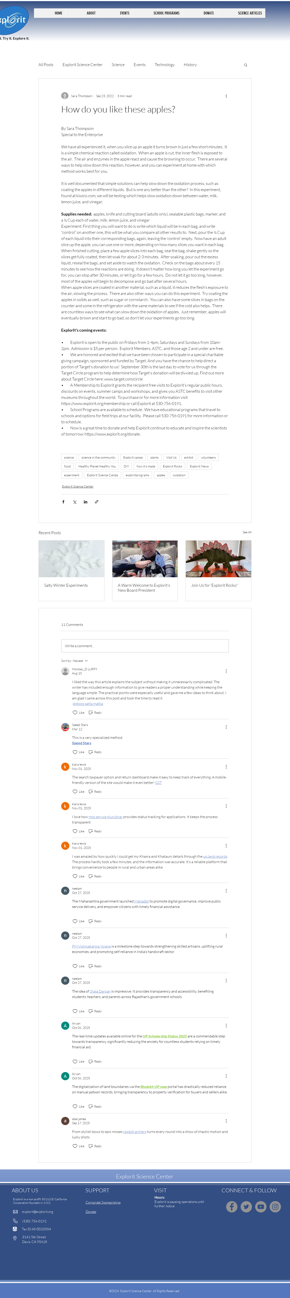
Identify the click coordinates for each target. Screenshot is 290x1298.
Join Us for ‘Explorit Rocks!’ (214, 585)
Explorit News (199, 466)
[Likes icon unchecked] (75, 712)
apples (161, 475)
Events (140, 64)
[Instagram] (275, 1206)
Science (118, 64)
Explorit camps (133, 457)
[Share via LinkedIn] (85, 502)
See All (247, 532)
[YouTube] (260, 1206)
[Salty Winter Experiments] (71, 559)
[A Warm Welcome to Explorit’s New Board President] (145, 559)
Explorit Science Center (83, 64)
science (69, 457)
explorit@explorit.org (37, 1211)
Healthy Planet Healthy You (97, 466)
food (67, 466)
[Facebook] (231, 1206)
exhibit (188, 457)
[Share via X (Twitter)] (74, 502)
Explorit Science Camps (102, 475)
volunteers (208, 457)
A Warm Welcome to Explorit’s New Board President (144, 588)
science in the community (99, 457)
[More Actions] (226, 671)
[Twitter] (246, 1206)
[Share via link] (96, 502)
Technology (165, 64)
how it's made (146, 466)
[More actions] (226, 95)
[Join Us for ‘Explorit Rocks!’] (218, 559)
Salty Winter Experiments (66, 585)
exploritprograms (137, 475)
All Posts (46, 64)
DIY (126, 466)
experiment (71, 475)
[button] (246, 65)
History (190, 64)
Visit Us (171, 457)
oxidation (179, 475)
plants (154, 457)
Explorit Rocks (172, 466)
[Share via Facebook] (63, 502)
